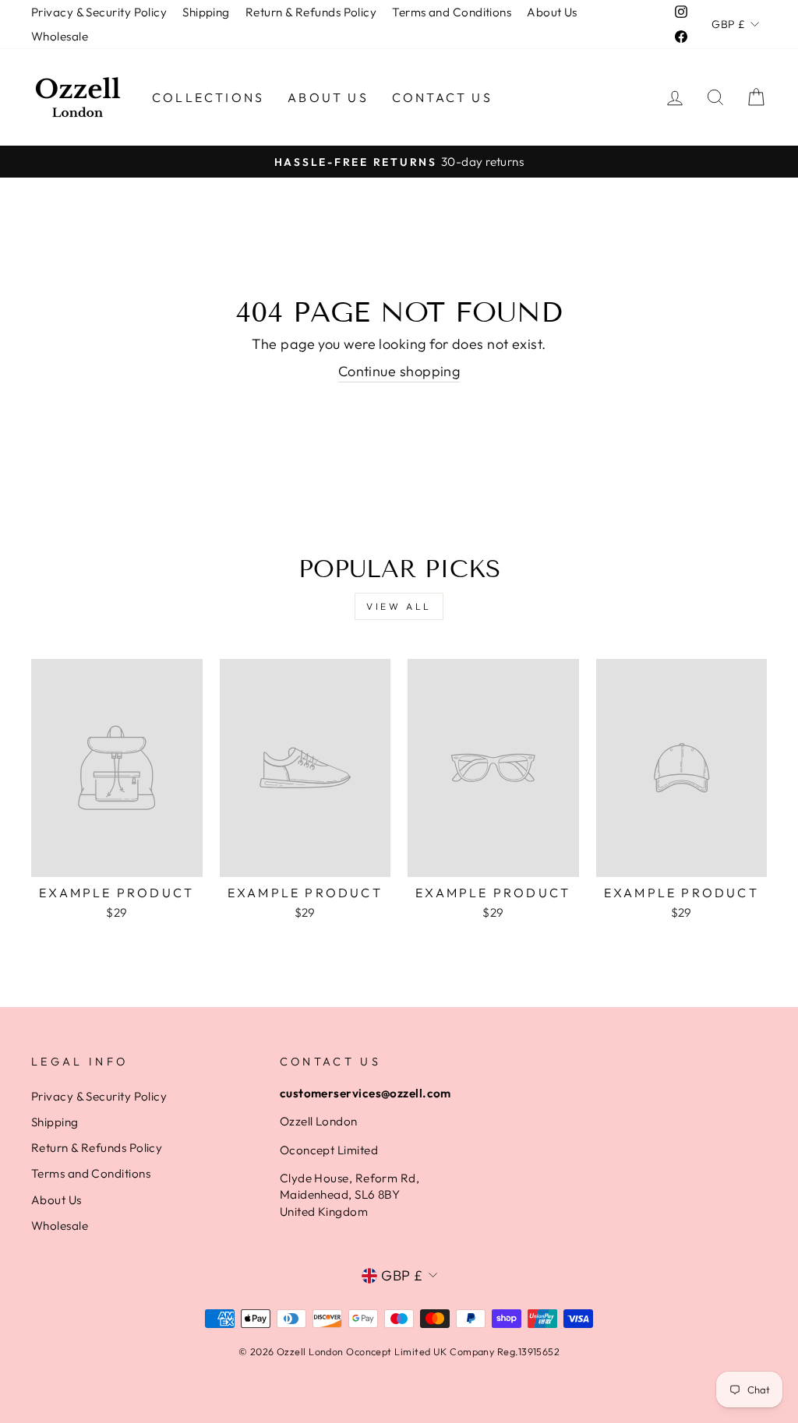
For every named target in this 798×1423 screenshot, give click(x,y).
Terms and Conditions (451, 12)
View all (399, 606)
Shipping (206, 12)
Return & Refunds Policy (310, 12)
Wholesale (59, 36)
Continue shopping (399, 371)
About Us (552, 12)
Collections (208, 97)
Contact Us (442, 97)
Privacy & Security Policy (99, 12)
